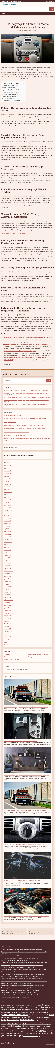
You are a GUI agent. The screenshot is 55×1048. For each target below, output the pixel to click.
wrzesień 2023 (8, 513)
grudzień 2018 (8, 594)
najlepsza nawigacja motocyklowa (17, 1019)
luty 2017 (6, 642)
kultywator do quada (33, 1015)
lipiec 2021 (6, 547)
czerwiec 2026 (7, 471)
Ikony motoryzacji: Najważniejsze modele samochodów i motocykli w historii (22, 965)
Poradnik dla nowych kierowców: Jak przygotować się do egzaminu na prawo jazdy (23, 969)
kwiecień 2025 (7, 484)
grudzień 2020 (8, 565)
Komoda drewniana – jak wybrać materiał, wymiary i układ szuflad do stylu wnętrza (26, 775)
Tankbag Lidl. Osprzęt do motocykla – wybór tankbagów (16, 983)
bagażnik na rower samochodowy (33, 1005)
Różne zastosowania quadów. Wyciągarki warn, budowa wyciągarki (19, 958)
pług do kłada (9, 1026)
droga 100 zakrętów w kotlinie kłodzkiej (15, 1009)
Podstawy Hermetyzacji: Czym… (11, 85)
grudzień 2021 (8, 534)
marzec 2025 (7, 487)
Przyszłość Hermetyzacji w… (10, 98)
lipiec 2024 (6, 497)
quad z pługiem (37, 1026)
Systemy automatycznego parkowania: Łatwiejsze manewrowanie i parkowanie (22, 985)
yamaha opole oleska (43, 1033)
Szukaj (51, 9)
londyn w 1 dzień (44, 1015)
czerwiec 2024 (7, 500)
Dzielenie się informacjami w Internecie (14, 435)
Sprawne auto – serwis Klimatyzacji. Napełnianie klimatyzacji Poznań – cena (27, 337)
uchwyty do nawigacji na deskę (9, 1031)
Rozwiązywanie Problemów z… (11, 94)
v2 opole (42, 1030)
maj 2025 (6, 481)
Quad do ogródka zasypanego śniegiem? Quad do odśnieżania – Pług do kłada (25, 418)
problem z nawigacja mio (16, 1024)
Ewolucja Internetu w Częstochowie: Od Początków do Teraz (13, 932)
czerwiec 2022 (7, 521)
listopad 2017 (7, 629)
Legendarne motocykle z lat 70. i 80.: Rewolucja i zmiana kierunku (18, 992)
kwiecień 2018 (7, 616)
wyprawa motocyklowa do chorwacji (14, 1033)
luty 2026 (6, 476)
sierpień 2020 (7, 576)
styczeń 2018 (7, 623)
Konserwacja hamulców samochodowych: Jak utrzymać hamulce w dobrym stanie (23, 974)
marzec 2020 (7, 587)
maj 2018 (6, 613)
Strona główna (50, 1)
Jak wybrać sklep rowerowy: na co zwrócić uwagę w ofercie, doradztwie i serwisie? (26, 390)
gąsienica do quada (43, 1009)
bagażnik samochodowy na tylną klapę (33, 1007)
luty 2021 (6, 560)
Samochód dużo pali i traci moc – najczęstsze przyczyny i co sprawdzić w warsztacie (26, 916)
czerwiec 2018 (7, 610)
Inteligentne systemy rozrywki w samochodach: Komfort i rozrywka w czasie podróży (24, 981)
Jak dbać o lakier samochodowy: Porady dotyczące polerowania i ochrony (23, 880)
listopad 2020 (7, 568)
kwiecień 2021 (7, 555)
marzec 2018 (7, 618)
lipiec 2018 (6, 608)
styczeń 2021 (7, 563)
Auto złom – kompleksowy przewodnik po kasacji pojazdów (40, 932)
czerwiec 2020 (7, 581)
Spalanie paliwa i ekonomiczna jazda (38, 654)
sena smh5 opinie (31, 1028)
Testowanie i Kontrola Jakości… (11, 93)
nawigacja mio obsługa (11, 1022)
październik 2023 (8, 510)
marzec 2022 (7, 526)
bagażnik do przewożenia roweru (10, 1005)
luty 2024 (6, 502)
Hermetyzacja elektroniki (8, 114)
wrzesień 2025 (8, 479)
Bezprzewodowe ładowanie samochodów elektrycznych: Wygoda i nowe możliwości (24, 962)
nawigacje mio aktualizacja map (34, 1021)
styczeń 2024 (7, 505)
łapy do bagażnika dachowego (31, 1036)
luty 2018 (6, 621)
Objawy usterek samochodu (11, 659)
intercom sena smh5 (24, 1012)
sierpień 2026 (7, 465)
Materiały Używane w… (9, 87)
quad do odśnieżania (23, 1026)
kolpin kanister (22, 1014)
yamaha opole (28, 1033)
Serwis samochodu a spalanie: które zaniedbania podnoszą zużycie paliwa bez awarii (27, 397)
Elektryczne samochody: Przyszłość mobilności (16, 432)
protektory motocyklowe (30, 1024)
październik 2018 (8, 600)
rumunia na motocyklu (17, 1028)
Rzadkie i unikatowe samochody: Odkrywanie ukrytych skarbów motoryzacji (21, 949)
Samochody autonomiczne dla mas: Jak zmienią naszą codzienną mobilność (21, 976)
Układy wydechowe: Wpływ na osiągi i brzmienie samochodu (20, 741)
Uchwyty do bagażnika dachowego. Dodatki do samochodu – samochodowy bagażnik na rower (27, 439)
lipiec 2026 (6, 468)
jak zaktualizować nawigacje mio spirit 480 (36, 1012)
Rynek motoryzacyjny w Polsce (9, 972)
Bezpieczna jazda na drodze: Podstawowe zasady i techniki (17, 988)
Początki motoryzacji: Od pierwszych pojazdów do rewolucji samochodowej (21, 995)
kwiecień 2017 (7, 637)
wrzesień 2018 (8, 602)
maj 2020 (6, 584)
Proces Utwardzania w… (9, 91)
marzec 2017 (7, 639)
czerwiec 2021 (7, 550)
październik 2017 (8, 631)
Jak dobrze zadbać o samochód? (12, 415)
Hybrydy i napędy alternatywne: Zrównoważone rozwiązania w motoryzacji (21, 978)
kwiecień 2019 (7, 592)
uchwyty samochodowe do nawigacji (28, 1031)
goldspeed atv (31, 1009)
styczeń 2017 (7, 645)
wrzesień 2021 (8, 542)
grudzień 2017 (8, 626)
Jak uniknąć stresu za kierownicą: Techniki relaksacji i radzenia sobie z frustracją (25, 428)
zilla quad (19, 1036)
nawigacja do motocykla (41, 1020)
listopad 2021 (7, 537)
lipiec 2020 (6, 579)
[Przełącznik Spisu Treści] (22, 83)
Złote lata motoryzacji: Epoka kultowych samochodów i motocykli (18, 967)
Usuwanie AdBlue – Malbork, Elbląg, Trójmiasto (14, 233)
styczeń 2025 (7, 489)
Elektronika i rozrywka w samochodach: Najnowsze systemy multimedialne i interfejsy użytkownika (24, 952)
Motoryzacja (27, 20)
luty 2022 (6, 529)
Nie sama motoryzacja (10, 657)
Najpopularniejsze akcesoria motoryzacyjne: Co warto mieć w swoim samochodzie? (26, 425)
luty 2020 (6, 589)
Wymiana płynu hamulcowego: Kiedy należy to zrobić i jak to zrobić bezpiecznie (25, 810)
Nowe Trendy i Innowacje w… (10, 96)
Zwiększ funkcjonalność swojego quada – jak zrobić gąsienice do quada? (26, 344)
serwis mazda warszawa (43, 1028)
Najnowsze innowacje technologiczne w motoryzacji (20, 351)
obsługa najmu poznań (10, 422)
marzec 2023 (7, 518)
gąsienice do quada (10, 1012)
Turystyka (30, 657)
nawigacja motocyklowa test (23, 1021)
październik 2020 (8, 571)
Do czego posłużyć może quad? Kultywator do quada (15, 956)
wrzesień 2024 (8, 492)
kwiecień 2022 (7, 523)
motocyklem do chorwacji (42, 1017)
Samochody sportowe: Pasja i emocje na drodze (14, 960)
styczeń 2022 (7, 531)
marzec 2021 (7, 558)
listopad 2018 (7, 597)
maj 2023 (6, 515)
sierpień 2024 (7, 494)
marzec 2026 (7, 473)
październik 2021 (8, 539)
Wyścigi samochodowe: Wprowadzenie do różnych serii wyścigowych (20, 990)
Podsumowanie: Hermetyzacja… (11, 100)
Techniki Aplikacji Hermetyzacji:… (11, 89)
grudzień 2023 (8, 508)
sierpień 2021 (7, 544)
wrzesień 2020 (8, 573)
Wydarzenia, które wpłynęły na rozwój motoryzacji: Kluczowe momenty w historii (26, 707)
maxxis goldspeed (27, 1017)
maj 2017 (6, 634)
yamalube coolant (8, 1036)
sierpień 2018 (7, 605)
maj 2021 (6, 552)
